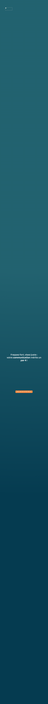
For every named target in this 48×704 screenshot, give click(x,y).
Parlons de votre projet (24, 391)
